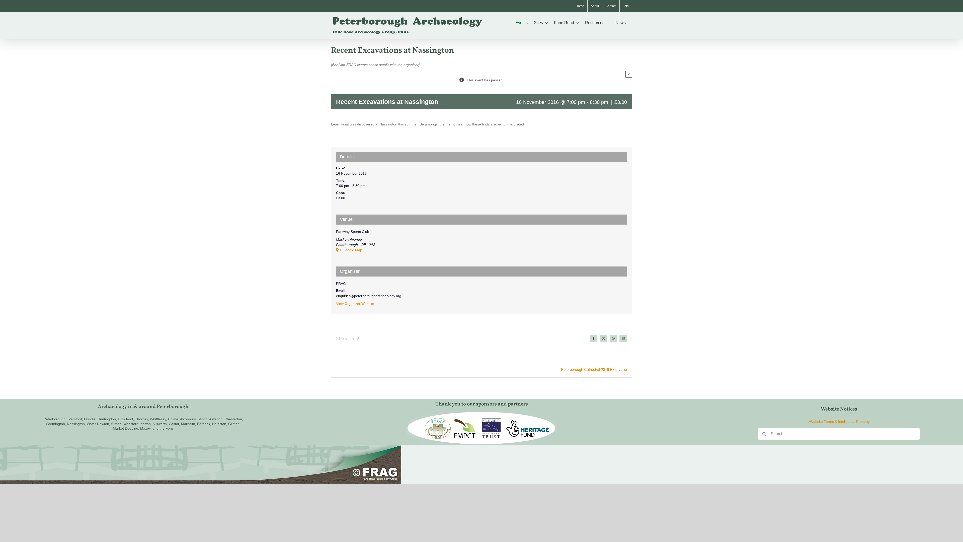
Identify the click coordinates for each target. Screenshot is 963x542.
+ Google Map (351, 250)
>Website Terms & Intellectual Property (839, 422)
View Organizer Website (355, 304)
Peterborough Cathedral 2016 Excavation (594, 369)
